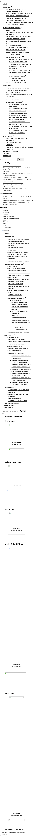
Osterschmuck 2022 (13, 54)
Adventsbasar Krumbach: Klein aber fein (13, 183)
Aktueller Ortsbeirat (14, 57)
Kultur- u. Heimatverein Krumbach (11, 218)
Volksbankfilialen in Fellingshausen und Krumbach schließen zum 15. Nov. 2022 (17, 48)
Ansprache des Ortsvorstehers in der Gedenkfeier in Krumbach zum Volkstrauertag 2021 (18, 90)
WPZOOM (4, 834)
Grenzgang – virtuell (14, 102)
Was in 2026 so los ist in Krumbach (12, 166)
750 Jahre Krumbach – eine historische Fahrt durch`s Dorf (17, 173)
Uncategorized (7, 227)
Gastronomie (7, 136)
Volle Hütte (10, 30)
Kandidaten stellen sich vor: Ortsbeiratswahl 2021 (21, 321)
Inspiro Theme (21, 832)
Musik (4, 220)
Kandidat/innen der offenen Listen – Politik (13, 196)
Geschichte (7, 85)
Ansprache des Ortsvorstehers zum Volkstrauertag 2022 (19, 302)
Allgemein (5, 210)
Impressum (7, 156)
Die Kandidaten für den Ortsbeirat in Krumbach (15, 177)
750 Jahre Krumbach (13, 99)
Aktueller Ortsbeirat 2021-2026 (20, 64)
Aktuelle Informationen (11, 28)
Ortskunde (5, 222)
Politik (4, 223)
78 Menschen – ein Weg (9, 175)
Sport (4, 225)
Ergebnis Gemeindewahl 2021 (16, 82)
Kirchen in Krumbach (10, 151)
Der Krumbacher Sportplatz (16, 24)
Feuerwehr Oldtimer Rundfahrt (17, 16)
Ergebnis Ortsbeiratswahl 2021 (20, 70)
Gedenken (5, 214)
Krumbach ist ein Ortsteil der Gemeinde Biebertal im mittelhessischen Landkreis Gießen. (19, 11)
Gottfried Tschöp (18, 80)
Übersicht (6, 7)
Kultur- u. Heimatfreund (9, 216)
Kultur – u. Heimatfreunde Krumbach (19, 22)
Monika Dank (16, 78)
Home (5, 4)
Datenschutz (8, 153)
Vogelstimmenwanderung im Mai (17, 52)
